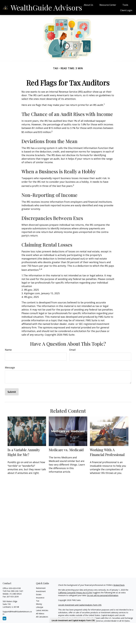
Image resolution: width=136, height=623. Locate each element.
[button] (88, 5)
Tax (37, 601)
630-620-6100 (15, 588)
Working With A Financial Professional (107, 452)
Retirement (41, 588)
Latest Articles (42, 610)
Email (72, 349)
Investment (41, 591)
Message (10, 367)
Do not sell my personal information (102, 595)
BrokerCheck (118, 585)
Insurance (40, 597)
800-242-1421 (17, 591)
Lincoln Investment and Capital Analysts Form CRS (73, 620)
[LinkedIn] (4, 618)
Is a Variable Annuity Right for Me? (24, 452)
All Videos (40, 613)
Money (39, 604)
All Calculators (42, 616)
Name (8, 349)
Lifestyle (39, 607)
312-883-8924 (15, 594)
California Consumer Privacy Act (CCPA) (75, 592)
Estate (38, 594)
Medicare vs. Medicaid (66, 449)
